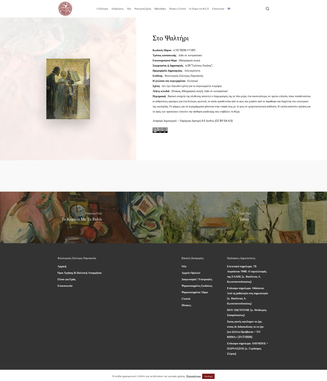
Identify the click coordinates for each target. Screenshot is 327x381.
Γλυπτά (186, 298)
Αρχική (62, 266)
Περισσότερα (193, 376)
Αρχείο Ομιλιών (191, 272)
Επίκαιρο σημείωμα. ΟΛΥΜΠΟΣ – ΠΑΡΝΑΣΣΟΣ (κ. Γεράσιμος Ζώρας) (247, 348)
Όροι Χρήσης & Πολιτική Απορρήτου (80, 272)
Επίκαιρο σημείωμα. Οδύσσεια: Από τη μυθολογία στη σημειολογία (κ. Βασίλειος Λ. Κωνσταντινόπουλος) (247, 296)
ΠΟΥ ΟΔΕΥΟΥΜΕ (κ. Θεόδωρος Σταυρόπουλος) (247, 312)
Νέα (184, 266)
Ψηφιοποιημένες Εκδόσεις (197, 285)
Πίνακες (186, 305)
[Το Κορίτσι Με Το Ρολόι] (82, 217)
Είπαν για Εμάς (67, 279)
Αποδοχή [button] (208, 376)
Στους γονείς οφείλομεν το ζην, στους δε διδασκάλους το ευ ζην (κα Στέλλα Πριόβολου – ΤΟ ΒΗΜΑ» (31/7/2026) (245, 329)
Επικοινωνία (65, 285)
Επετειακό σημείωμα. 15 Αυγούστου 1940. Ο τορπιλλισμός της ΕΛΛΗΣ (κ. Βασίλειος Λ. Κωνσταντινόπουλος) (247, 274)
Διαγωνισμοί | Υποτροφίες (197, 279)
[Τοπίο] (245, 217)
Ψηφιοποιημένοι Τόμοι (195, 292)
